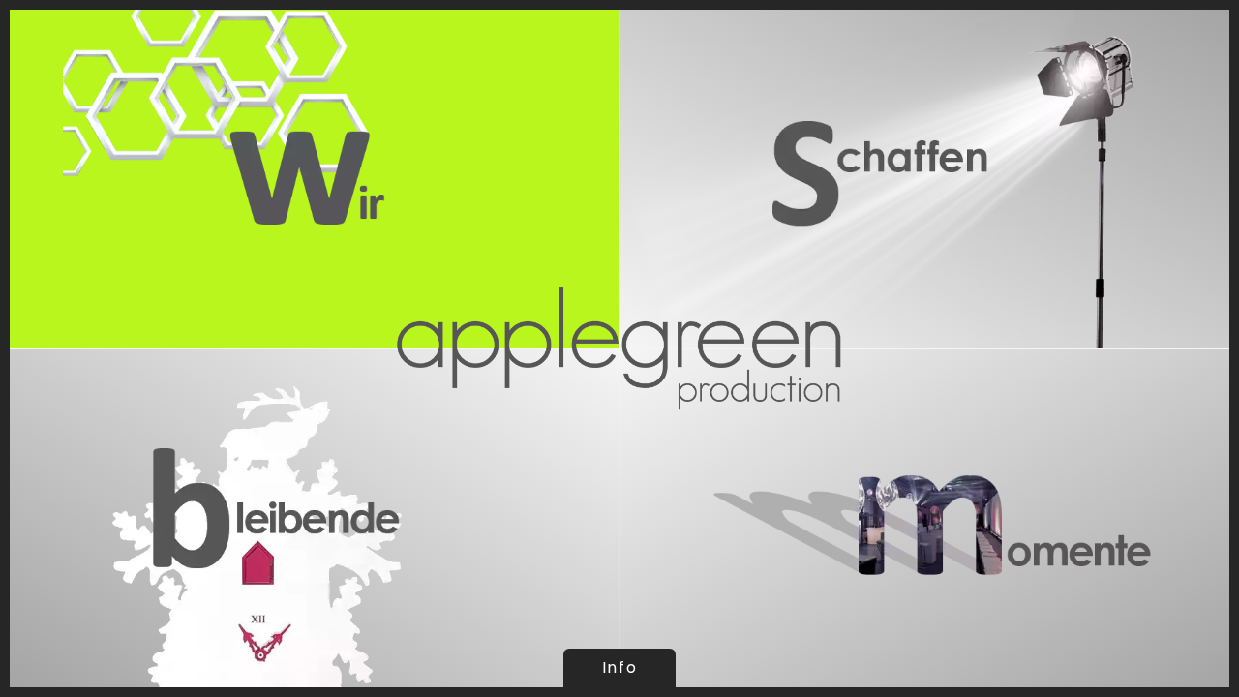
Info (619, 667)
